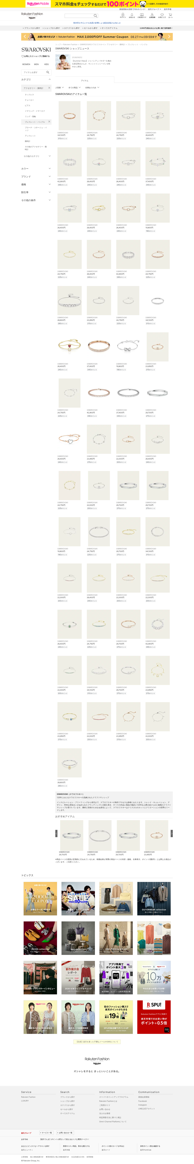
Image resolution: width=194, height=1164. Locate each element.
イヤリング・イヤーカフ (35, 111)
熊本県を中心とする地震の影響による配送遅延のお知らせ (97, 23)
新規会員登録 (143, 1097)
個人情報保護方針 (36, 1157)
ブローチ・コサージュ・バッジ (36, 128)
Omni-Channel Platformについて (113, 1121)
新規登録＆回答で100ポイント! (132, 9)
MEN (36, 64)
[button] (71, 838)
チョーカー (29, 100)
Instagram (142, 1105)
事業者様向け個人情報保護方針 (57, 1157)
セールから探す (66, 1109)
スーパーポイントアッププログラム (113, 1097)
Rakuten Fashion (70, 44)
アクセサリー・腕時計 (33, 88)
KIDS (46, 64)
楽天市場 (167, 9)
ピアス (27, 105)
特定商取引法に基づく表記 (110, 1117)
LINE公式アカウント (146, 1109)
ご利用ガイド (104, 1105)
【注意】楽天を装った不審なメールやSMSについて (97, 1042)
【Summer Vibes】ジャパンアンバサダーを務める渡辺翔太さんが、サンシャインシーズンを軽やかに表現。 (91, 64)
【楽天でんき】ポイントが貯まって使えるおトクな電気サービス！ (64, 1139)
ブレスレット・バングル (35, 122)
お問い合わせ (104, 1109)
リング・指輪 (30, 116)
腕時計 (27, 141)
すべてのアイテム (67, 1113)
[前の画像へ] (56, 833)
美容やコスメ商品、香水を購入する (76, 1146)
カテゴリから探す (67, 1105)
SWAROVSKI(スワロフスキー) (92, 44)
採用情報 (90, 1157)
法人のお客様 (104, 1113)
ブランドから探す (67, 1097)
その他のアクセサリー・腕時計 (36, 148)
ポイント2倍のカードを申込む (113, 1146)
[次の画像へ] (172, 833)
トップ (58, 44)
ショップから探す (67, 1101)
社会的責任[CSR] (77, 1157)
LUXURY (25, 1101)
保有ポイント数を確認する (150, 1146)
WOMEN (26, 64)
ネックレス (29, 94)
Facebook (142, 1101)
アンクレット (30, 136)
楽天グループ (153, 9)
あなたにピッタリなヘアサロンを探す (35, 1146)
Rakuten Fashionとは (108, 1101)
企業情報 (24, 1157)
